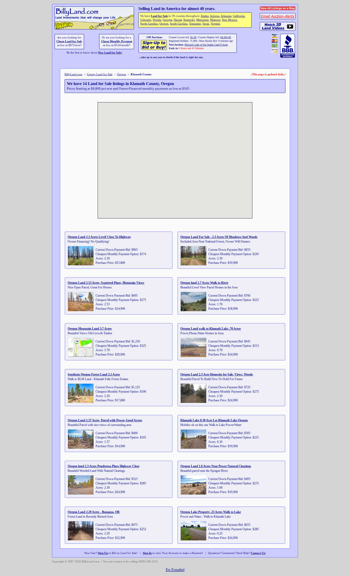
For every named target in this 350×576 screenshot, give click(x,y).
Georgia (167, 19)
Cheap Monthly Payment (116, 41)
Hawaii (178, 19)
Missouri (215, 19)
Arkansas (226, 16)
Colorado (145, 19)
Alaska (205, 16)
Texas (205, 23)
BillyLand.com (73, 74)
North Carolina (149, 23)
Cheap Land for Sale (69, 41)
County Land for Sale (99, 74)
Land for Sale (159, 16)
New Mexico (229, 19)
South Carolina (179, 23)
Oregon (163, 23)
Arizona (214, 16)
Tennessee (195, 23)
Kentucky (189, 19)
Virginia (215, 23)
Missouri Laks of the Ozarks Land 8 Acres (206, 44)
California (239, 16)
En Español (175, 570)
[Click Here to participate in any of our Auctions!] (154, 49)
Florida (157, 19)
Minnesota (202, 19)
